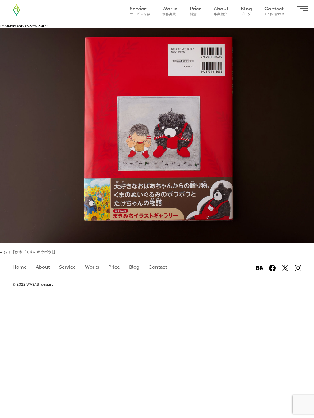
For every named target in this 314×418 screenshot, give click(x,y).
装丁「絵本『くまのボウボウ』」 (30, 252)
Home (20, 267)
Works (170, 11)
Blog (246, 11)
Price (195, 11)
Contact (274, 11)
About (221, 11)
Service (140, 11)
